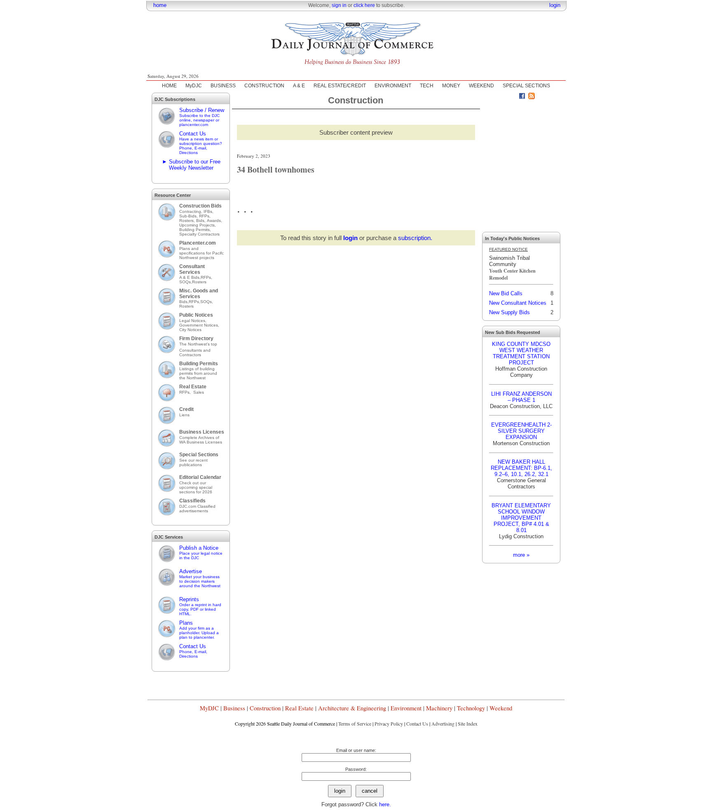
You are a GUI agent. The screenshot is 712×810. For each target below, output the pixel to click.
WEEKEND (481, 86)
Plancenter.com (197, 243)
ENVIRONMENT (393, 86)
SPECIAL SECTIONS (526, 86)
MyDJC (193, 86)
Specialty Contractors (200, 234)
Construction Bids (200, 206)
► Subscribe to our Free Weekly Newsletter (191, 165)
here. (385, 804)
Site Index (468, 723)
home (159, 5)
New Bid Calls (505, 293)
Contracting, (191, 211)
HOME (169, 86)
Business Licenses (201, 432)
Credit (186, 409)
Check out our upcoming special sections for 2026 (195, 487)
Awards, (214, 220)
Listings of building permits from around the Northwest (198, 373)
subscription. (415, 237)
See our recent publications (193, 462)
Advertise (199, 578)
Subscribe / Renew (201, 117)
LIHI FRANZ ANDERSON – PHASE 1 (521, 397)
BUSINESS (223, 86)
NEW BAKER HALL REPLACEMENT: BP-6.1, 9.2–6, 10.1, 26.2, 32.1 (521, 468)
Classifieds (192, 501)
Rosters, (187, 220)
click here (364, 5)
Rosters (199, 282)
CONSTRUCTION (264, 86)
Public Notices (196, 315)
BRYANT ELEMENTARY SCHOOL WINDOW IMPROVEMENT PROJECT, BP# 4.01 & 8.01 (521, 517)
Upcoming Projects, (197, 225)
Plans (199, 630)
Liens (184, 415)
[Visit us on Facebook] (522, 97)
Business (234, 708)
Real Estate (192, 387)
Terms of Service (354, 723)
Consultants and (195, 350)
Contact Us (200, 143)
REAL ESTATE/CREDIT (340, 86)
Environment (406, 708)
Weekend (501, 708)
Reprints (200, 606)
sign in (339, 5)
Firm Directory (196, 338)
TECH (426, 86)
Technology (471, 708)
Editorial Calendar (200, 477)
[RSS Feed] (531, 97)
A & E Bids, (190, 277)
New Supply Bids (509, 312)
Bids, (201, 220)
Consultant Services (192, 269)
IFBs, (209, 211)
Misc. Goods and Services (198, 293)
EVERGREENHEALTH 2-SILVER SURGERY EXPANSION (521, 431)
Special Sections (198, 455)
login (554, 5)
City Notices (190, 329)
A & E (299, 86)
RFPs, (205, 216)
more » (521, 555)
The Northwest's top (198, 344)
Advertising (442, 723)
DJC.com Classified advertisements (197, 508)
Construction (265, 708)
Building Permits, (195, 229)
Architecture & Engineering (352, 708)
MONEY (451, 86)
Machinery (439, 708)
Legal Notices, (193, 320)
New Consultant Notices (517, 303)
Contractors (190, 354)
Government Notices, (199, 325)
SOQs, (185, 282)
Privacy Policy (389, 723)
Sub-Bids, (189, 216)
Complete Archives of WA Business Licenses (200, 439)
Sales (198, 392)
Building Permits (198, 363)
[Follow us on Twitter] (512, 97)
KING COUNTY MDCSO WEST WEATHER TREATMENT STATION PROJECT (521, 353)
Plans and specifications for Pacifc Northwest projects (201, 253)
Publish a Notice (200, 552)
